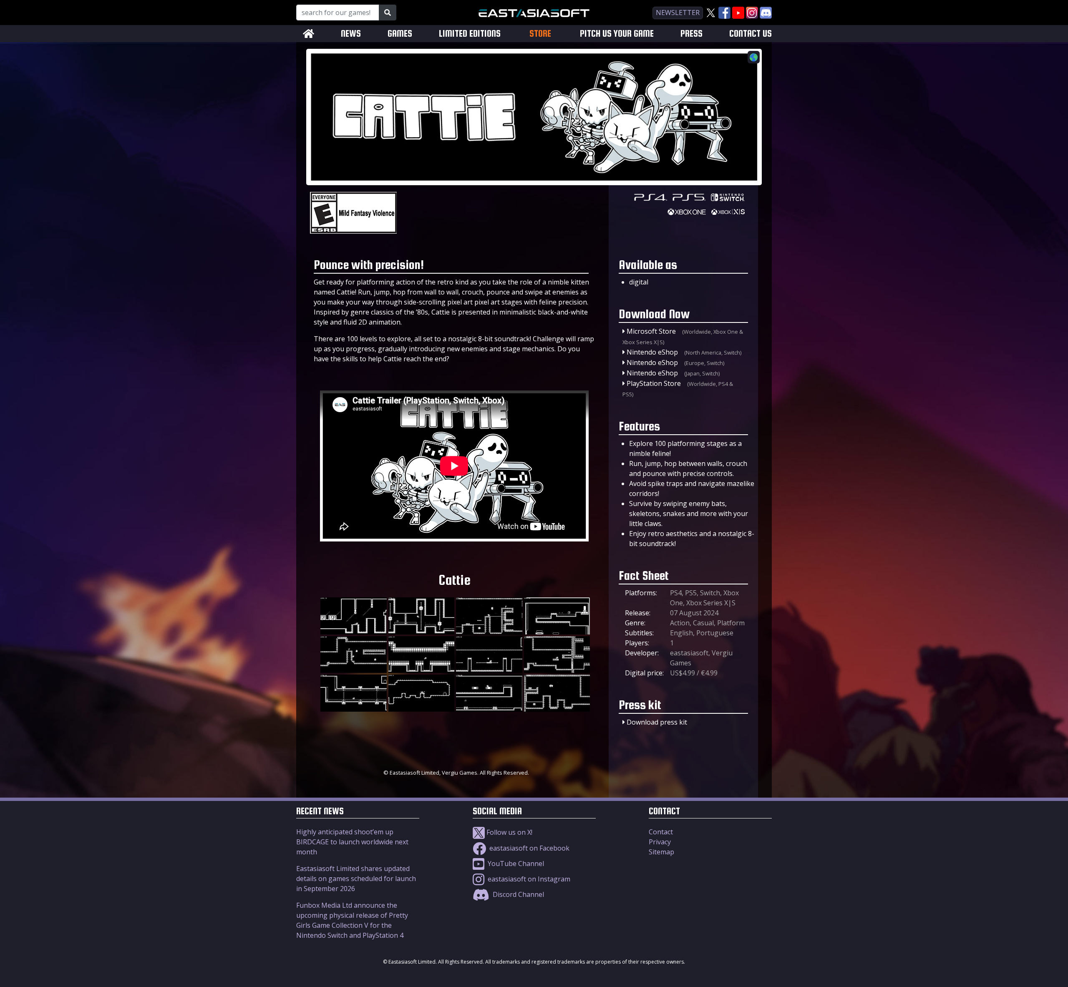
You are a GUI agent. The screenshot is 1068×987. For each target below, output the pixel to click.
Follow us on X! (508, 832)
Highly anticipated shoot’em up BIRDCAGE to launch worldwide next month (352, 841)
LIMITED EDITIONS (470, 33)
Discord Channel (517, 894)
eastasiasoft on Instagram (528, 879)
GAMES (400, 33)
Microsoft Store (651, 331)
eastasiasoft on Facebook (528, 848)
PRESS (691, 33)
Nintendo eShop (652, 352)
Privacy (660, 841)
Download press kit (657, 722)
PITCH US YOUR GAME (617, 33)
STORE (540, 33)
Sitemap (661, 851)
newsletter (678, 12)
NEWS (351, 33)
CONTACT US (750, 33)
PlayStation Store (654, 383)
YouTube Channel (515, 863)
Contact (661, 831)
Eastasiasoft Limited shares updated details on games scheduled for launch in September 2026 (356, 878)
